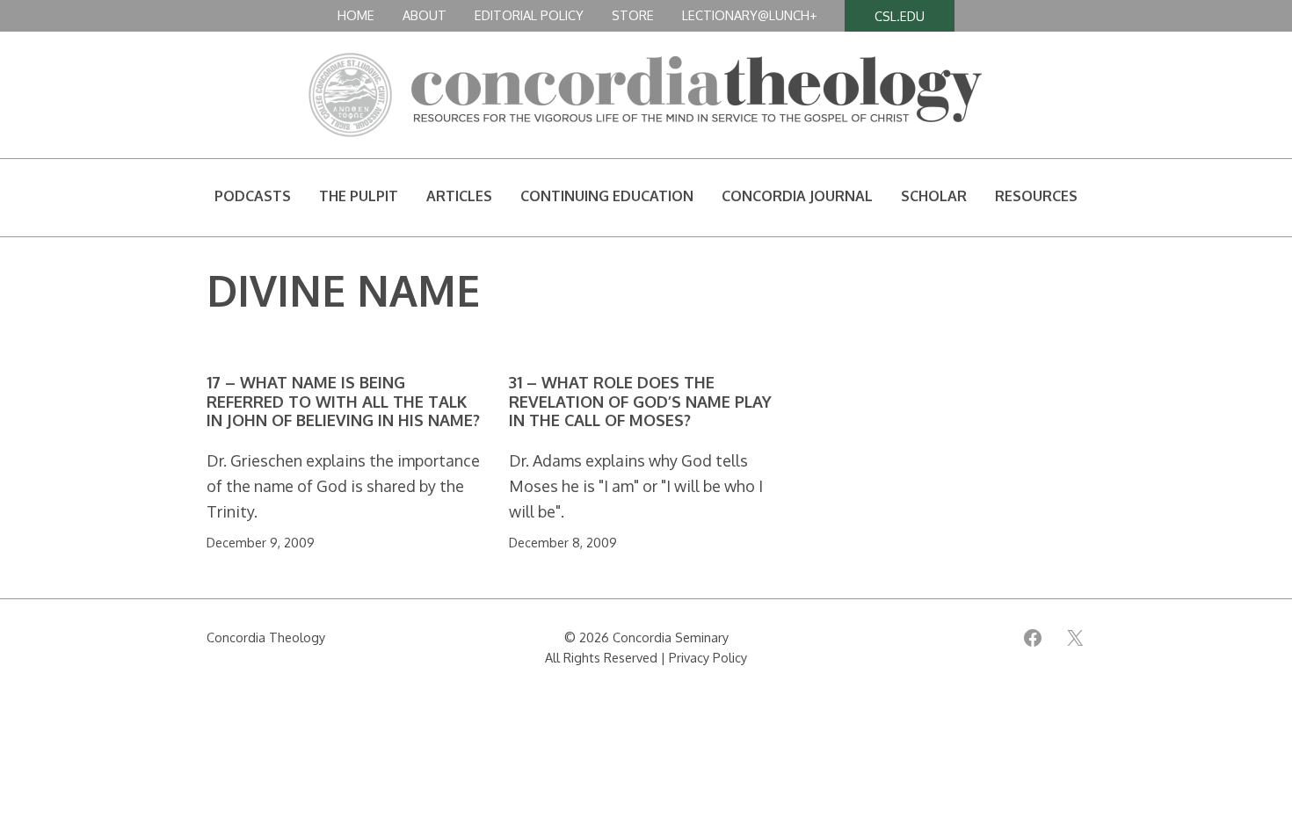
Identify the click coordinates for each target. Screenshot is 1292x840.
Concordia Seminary (671, 637)
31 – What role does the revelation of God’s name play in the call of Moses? (640, 401)
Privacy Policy (708, 657)
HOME (356, 15)
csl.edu (900, 16)
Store (633, 15)
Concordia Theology (266, 637)
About (424, 15)
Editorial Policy (529, 15)
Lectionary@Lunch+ (749, 15)
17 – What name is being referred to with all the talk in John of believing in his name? (343, 401)
